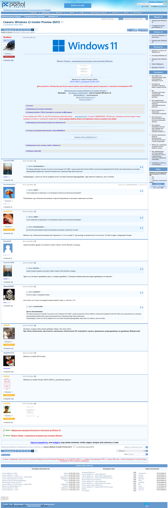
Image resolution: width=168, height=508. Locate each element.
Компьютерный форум (11, 16)
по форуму (154, 6)
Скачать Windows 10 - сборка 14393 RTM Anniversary (97, 478)
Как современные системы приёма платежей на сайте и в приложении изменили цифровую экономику (159, 155)
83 (35, 353)
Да (153, 177)
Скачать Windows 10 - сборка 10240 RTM (94, 481)
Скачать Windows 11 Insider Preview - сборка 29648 (17, 477)
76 (35, 161)
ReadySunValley (85, 100)
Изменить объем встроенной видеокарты (14, 480)
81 (35, 286)
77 (35, 185)
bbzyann (140, 475)
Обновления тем (9, 10)
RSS (165, 2)
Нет (153, 178)
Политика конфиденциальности (34, 504)
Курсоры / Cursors (158, 67)
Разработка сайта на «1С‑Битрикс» (159, 163)
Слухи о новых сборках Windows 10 (92, 485)
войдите (56, 442)
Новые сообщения (22, 10)
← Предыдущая (8, 30)
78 (35, 211)
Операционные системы (34, 16)
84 (35, 376)
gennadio (140, 477)
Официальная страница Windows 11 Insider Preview (85, 91)
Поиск (11, 504)
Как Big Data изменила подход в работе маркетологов (159, 85)
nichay (140, 480)
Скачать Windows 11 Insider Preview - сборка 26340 (17, 484)
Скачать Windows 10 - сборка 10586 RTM (94, 474)
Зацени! (84, 488)
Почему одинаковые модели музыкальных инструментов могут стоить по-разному (159, 138)
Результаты (154, 186)
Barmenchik (16, 32)
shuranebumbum (9, 184)
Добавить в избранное (156, 2)
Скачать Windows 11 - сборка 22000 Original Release (97, 476)
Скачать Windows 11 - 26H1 (10, 488)
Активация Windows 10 (88, 472)
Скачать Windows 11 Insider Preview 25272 (31, 22)
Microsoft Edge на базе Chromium (11, 482)
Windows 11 (53, 16)
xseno (140, 486)
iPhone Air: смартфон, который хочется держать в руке (159, 146)
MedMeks (7, 37)
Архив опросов (161, 186)
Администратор (9, 56)
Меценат (8, 53)
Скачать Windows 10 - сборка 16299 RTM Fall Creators (97, 487)
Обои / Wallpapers (158, 64)
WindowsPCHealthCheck (85, 97)
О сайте (5, 504)
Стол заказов (85, 490)
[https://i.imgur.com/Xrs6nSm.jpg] (84, 75)
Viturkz (66, 480)
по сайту (145, 6)
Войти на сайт (77, 5)
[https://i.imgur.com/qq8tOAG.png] (31, 416)
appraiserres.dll (80, 116)
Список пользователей (36, 10)
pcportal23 (141, 482)
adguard (32, 32)
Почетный (9, 230)
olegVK (6, 325)
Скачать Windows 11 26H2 (9, 473)
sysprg (6, 376)
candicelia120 (142, 473)
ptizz (28, 32)
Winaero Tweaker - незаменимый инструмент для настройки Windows (85, 61)
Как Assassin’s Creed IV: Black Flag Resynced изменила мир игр (159, 119)
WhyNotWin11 (79, 95)
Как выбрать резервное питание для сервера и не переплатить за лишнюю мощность (158, 128)
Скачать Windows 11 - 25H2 (10, 475)
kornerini (7, 241)
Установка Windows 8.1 (159, 55)
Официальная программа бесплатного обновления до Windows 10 (36, 430)
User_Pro (141, 489)
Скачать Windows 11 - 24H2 (10, 489)
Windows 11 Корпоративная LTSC (11, 486)
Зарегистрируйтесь (39, 442)
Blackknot (141, 478)
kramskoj (141, 488)
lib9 (139, 484)
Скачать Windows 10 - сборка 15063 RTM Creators (96, 483)
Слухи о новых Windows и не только (12, 478)
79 (35, 241)
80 (35, 263)
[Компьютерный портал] (13, 7)
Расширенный (163, 6)
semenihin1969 (8, 161)
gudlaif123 (7, 211)
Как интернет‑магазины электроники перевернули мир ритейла (158, 94)
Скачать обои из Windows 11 (85, 137)
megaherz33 (8, 353)
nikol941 (7, 403)
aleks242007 (8, 286)
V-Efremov (23, 32)
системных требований (77, 93)
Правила (48, 10)
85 (35, 403)
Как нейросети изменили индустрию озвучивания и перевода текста (159, 78)
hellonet (66, 473)
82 (35, 325)
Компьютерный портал (33, 506)
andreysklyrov (64, 477)
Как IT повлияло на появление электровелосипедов (159, 112)
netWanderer (64, 478)
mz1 (67, 482)
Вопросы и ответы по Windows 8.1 (159, 51)
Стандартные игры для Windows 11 (158, 26)
